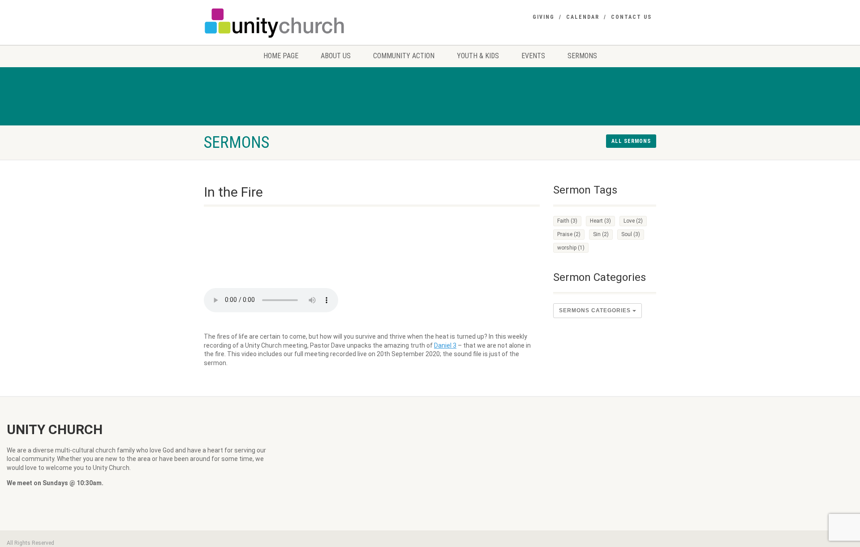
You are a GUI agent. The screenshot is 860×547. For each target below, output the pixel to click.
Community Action (403, 56)
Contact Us (631, 17)
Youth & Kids (478, 56)
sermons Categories (595, 310)
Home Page (280, 56)
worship (571, 248)
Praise (568, 234)
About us (336, 56)
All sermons (631, 141)
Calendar (582, 17)
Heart (600, 221)
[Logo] (275, 23)
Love (633, 221)
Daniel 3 (445, 345)
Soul (630, 234)
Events (533, 56)
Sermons (582, 56)
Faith (567, 221)
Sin (601, 234)
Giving (544, 17)
